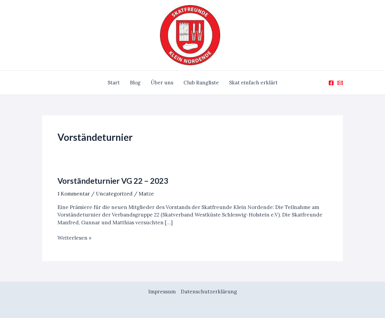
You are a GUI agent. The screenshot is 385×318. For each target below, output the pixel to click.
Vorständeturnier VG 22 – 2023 (112, 181)
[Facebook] (331, 83)
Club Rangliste (201, 82)
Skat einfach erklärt (253, 82)
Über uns (162, 82)
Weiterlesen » (74, 238)
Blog (135, 82)
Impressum (162, 291)
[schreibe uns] (340, 83)
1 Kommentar (73, 193)
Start (114, 82)
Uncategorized (114, 193)
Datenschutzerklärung (209, 291)
